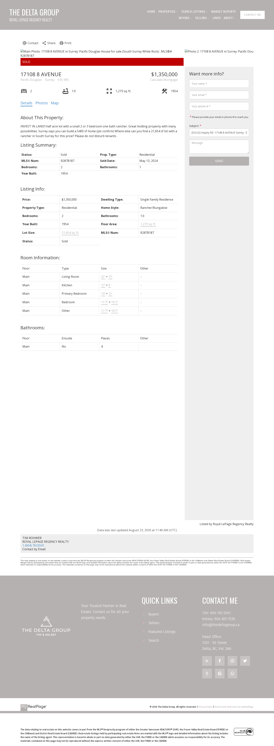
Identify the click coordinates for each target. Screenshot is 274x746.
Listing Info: (33, 189)
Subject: (194, 126)
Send (219, 161)
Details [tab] (26, 102)
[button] (252, 15)
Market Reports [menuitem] (223, 11)
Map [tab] (55, 102)
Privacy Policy (205, 706)
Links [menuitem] (216, 18)
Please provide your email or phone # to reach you (219, 117)
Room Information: (40, 257)
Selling (201, 18)
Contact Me (252, 14)
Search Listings (193, 11)
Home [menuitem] (151, 11)
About (228, 18)
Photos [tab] (41, 102)
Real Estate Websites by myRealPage (234, 706)
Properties (166, 11)
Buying (184, 18)
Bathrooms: (33, 327)
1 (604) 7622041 (33, 545)
